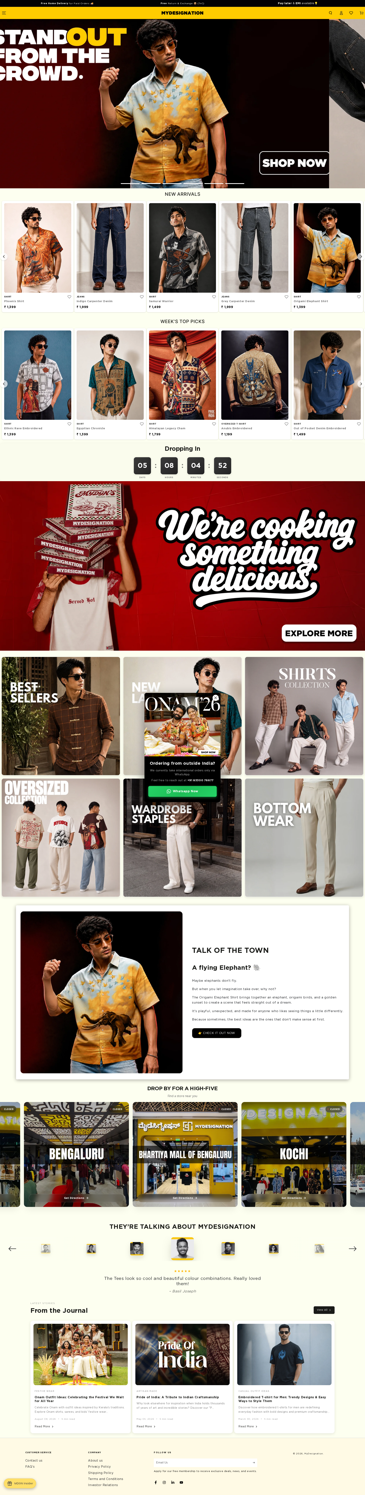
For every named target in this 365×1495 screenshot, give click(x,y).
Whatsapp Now (185, 791)
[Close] (216, 698)
